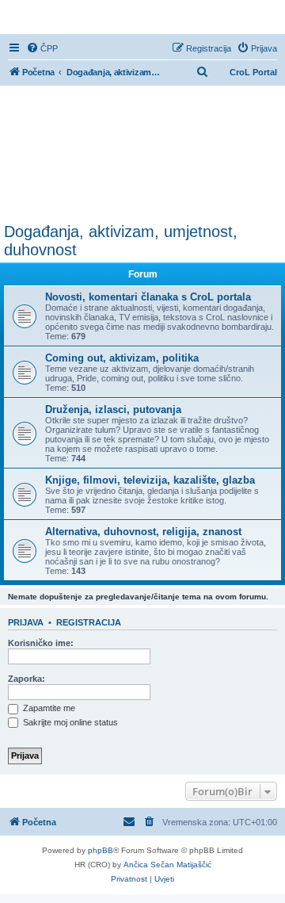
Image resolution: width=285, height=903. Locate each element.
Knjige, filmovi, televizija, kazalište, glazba (150, 480)
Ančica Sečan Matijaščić (167, 864)
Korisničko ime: (41, 643)
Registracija (88, 622)
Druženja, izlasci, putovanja (113, 409)
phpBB (100, 850)
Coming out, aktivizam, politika (122, 358)
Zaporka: (26, 678)
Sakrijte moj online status (69, 722)
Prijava (26, 622)
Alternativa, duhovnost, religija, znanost (143, 532)
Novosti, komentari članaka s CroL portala (148, 297)
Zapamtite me (48, 708)
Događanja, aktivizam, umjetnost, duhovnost (121, 240)
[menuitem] (42, 48)
